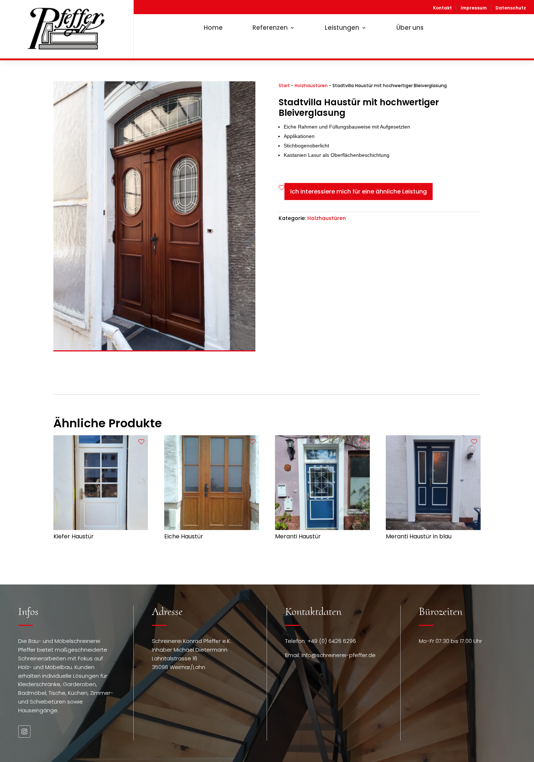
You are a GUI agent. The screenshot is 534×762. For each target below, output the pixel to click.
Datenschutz (510, 8)
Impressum (474, 8)
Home (213, 27)
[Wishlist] (281, 188)
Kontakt (442, 8)
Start (284, 85)
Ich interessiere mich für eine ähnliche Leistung (358, 191)
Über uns (410, 27)
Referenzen (270, 27)
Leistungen (342, 27)
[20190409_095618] (154, 348)
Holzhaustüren (311, 85)
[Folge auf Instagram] (24, 731)
